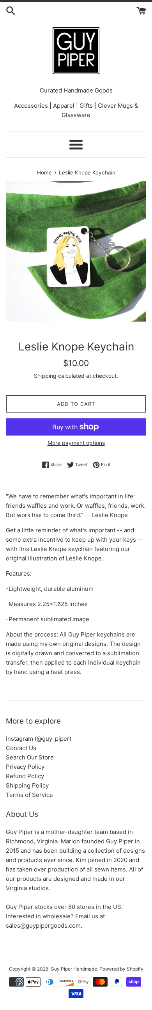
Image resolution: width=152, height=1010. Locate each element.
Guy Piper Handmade (74, 969)
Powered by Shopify (121, 969)
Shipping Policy (27, 785)
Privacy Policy (25, 766)
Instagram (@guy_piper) (38, 738)
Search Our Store (30, 757)
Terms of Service (29, 794)
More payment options (76, 442)
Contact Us (21, 748)
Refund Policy (25, 776)
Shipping (45, 375)
